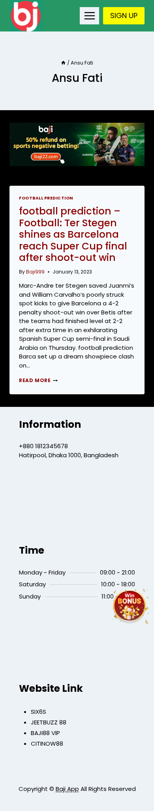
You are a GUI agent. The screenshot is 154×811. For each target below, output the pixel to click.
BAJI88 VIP (45, 733)
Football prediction (46, 198)
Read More (38, 380)
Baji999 (35, 271)
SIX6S (38, 712)
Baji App (67, 789)
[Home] (63, 62)
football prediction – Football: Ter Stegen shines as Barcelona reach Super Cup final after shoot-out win (73, 234)
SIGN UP (123, 15)
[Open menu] (89, 15)
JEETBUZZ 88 (48, 722)
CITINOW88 (47, 743)
